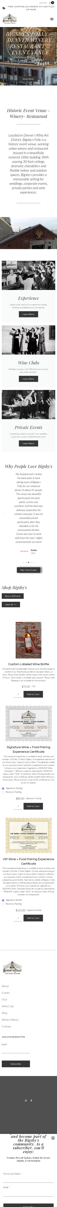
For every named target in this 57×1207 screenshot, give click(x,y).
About (5, 986)
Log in (43, 3)
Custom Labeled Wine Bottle (28, 664)
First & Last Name (11, 1173)
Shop (4, 1013)
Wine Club (8, 1006)
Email (4, 1044)
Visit (4, 999)
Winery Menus (10, 1019)
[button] (52, 19)
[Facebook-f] (31, 1100)
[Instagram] (26, 1100)
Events (6, 992)
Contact (6, 1026)
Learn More (28, 314)
